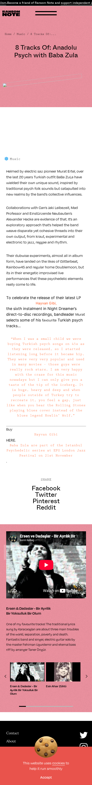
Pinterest (46, 501)
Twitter (46, 494)
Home (8, 34)
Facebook (46, 488)
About (11, 741)
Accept (46, 777)
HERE (10, 440)
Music (21, 34)
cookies (58, 763)
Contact (12, 733)
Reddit (46, 507)
